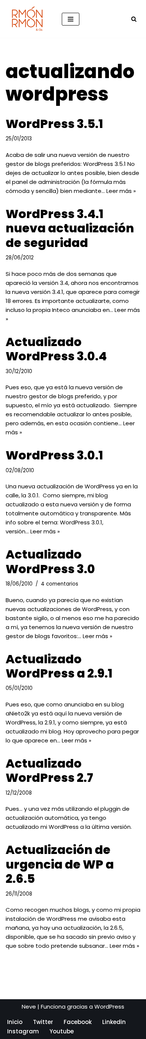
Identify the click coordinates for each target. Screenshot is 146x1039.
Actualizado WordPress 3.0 (50, 561)
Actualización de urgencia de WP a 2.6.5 (60, 864)
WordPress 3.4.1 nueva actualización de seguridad (70, 228)
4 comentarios (59, 583)
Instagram (23, 1031)
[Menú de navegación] (70, 19)
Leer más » (121, 191)
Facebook (78, 1022)
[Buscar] (134, 19)
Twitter (43, 1022)
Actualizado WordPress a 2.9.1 (59, 666)
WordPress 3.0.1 (54, 455)
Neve (29, 1006)
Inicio (14, 1022)
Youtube (61, 1031)
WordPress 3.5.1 (54, 123)
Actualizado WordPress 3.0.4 (56, 348)
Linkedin (114, 1022)
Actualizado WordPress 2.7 (49, 770)
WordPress (109, 1006)
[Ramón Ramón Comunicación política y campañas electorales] (28, 19)
